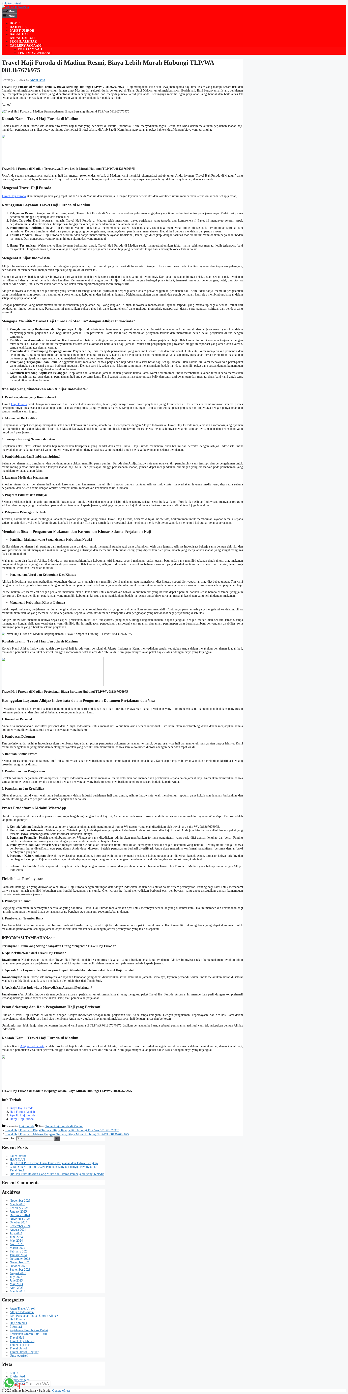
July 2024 (16, 1233)
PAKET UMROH (22, 30)
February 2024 (19, 1251)
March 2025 (17, 1204)
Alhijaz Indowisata (32, 1046)
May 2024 (16, 1240)
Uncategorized (19, 1355)
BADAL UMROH (22, 38)
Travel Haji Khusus (22, 1341)
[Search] (57, 1138)
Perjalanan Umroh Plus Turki (28, 1334)
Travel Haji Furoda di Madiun (64, 1126)
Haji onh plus (18, 1323)
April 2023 (17, 1287)
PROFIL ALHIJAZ (23, 41)
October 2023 (18, 1266)
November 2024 (20, 1218)
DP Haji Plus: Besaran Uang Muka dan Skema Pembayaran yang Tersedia (57, 1174)
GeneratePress (61, 1390)
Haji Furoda (19, 404)
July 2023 (16, 1276)
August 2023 (18, 1273)
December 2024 (20, 1215)
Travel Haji (17, 1337)
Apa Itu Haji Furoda (22, 1115)
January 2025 (18, 1211)
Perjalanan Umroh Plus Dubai (29, 1330)
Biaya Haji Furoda (21, 1108)
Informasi (16, 1326)
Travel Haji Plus (20, 1344)
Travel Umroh (19, 1348)
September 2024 (20, 1226)
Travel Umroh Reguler (24, 1352)
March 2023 (17, 1291)
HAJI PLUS (18, 27)
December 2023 (20, 1258)
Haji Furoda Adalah (22, 1111)
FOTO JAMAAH (30, 49)
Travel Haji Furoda (14, 196)
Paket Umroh (18, 1156)
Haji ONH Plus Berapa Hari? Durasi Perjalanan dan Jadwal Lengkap (54, 1163)
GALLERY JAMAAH (25, 45)
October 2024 (18, 1222)
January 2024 (18, 1255)
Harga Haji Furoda (22, 1119)
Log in (14, 1372)
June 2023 (16, 1280)
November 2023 (20, 1262)
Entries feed (17, 1376)
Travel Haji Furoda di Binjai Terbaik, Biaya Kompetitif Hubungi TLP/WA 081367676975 (62, 1130)
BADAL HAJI (20, 34)
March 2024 (17, 1247)
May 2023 (16, 1284)
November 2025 (20, 1200)
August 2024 (18, 1229)
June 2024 (16, 1237)
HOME (15, 23)
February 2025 (19, 1208)
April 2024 (17, 1244)
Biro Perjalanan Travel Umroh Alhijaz (34, 1315)
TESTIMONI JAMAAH (35, 52)
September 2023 (20, 1269)
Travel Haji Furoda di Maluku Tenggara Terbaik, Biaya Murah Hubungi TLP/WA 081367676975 (67, 1134)
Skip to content (11, 3)
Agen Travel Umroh (22, 1308)
